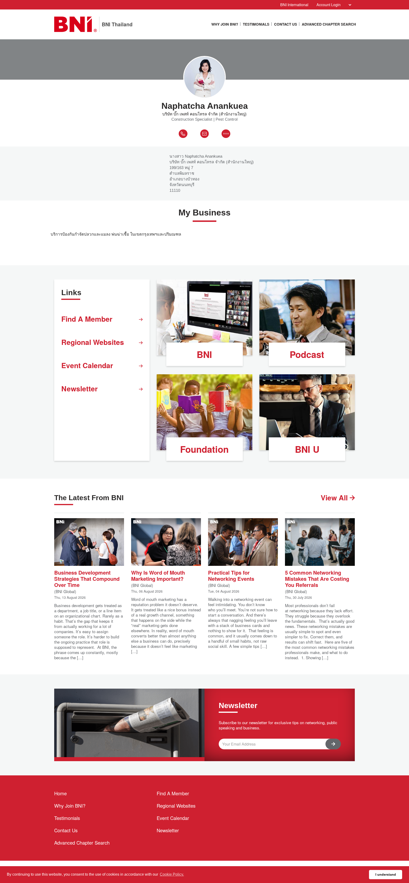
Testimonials (256, 24)
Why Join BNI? (224, 24)
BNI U (307, 449)
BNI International (294, 4)
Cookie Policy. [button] (172, 874)
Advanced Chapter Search (329, 24)
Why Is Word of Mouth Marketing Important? (158, 575)
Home (60, 793)
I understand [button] (385, 874)
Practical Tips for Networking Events (231, 575)
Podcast (307, 354)
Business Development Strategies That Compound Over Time (87, 578)
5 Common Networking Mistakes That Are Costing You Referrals (317, 578)
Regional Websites (92, 342)
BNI (204, 354)
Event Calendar (87, 365)
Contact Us (285, 24)
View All (335, 497)
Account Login (328, 4)
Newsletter (79, 388)
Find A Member (86, 319)
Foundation (204, 449)
